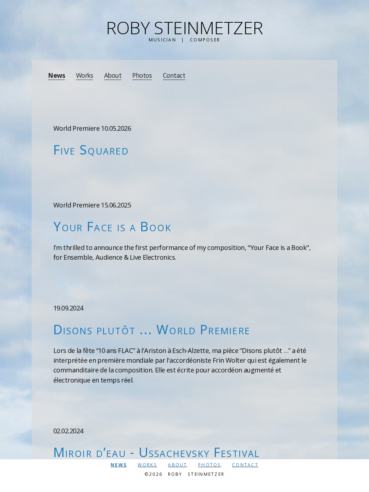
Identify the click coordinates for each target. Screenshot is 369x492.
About (113, 75)
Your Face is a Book (112, 226)
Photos (142, 75)
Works (84, 75)
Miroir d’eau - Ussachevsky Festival (156, 452)
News (56, 75)
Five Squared (91, 149)
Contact (174, 75)
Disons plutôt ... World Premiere (151, 329)
